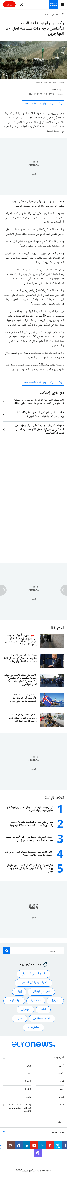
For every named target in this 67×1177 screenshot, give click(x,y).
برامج (28, 1097)
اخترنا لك (56, 628)
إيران (19, 992)
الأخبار (55, 14)
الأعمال (61, 1074)
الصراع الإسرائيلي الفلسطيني (33, 983)
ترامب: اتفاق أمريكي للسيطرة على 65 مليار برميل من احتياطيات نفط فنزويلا (40, 414)
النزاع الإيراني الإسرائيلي (33, 974)
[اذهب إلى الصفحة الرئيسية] (53, 4)
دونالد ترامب (14, 1001)
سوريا (20, 1018)
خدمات (60, 1123)
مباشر (9, 4)
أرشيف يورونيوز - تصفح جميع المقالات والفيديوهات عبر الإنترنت (17, 1108)
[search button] (6, 950)
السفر (61, 1089)
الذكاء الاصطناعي (41, 1018)
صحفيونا (60, 1105)
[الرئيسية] (63, 14)
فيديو (61, 1097)
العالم (46, 14)
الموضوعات (58, 1057)
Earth (28, 1074)
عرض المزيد (58, 1132)
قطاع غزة (36, 1001)
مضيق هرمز (33, 1027)
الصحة (28, 1081)
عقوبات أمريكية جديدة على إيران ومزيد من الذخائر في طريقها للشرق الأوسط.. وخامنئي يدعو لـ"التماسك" (39, 429)
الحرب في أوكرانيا (41, 992)
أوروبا (61, 1066)
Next (61, 1081)
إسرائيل (55, 1001)
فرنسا (43, 1009)
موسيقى (25, 1009)
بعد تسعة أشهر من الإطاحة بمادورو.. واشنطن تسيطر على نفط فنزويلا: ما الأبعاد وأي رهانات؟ (37, 402)
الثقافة (28, 1089)
